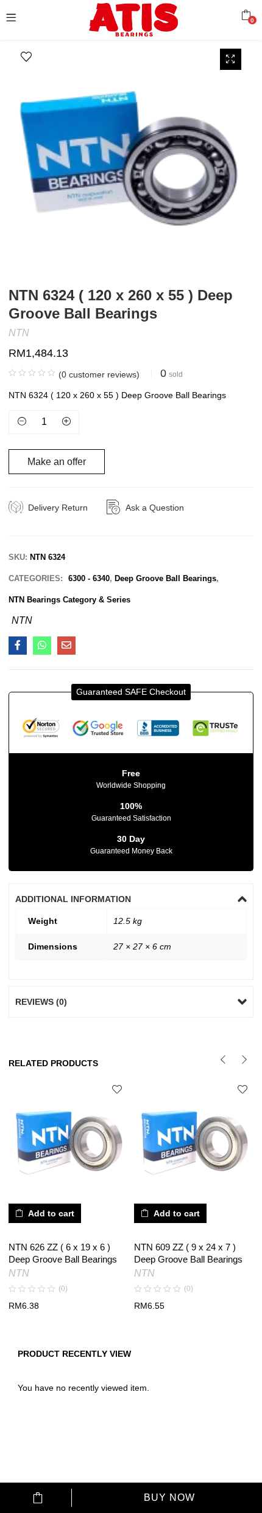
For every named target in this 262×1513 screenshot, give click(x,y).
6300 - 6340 (89, 578)
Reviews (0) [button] (41, 1002)
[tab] (130, 899)
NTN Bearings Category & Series (69, 599)
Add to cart (38, 1498)
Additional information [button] (73, 899)
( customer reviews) (99, 374)
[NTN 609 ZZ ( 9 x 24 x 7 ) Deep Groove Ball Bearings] (193, 1138)
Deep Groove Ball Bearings (165, 578)
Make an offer (56, 462)
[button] (246, 15)
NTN (19, 333)
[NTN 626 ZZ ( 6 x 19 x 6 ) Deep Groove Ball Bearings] (68, 1138)
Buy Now (169, 1497)
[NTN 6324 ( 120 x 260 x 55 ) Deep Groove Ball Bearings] (18, 645)
